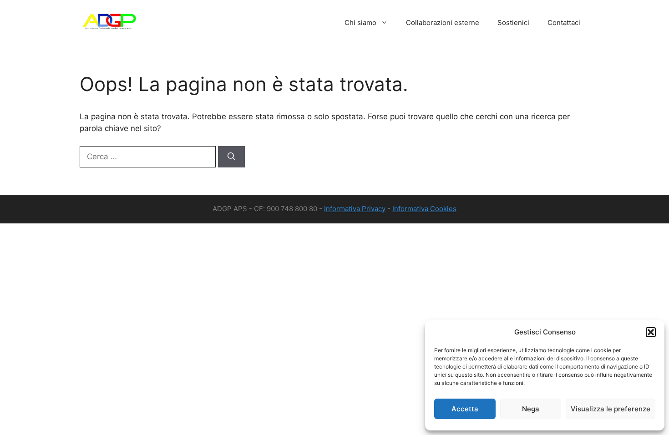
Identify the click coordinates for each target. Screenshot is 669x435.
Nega (530, 409)
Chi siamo (360, 22)
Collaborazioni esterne (442, 22)
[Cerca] (231, 157)
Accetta (464, 409)
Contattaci (563, 22)
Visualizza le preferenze (610, 409)
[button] (650, 332)
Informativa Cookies (424, 208)
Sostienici (513, 22)
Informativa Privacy (354, 208)
